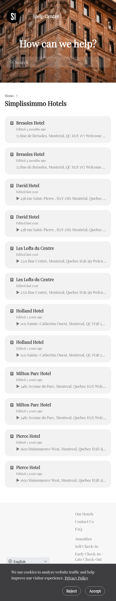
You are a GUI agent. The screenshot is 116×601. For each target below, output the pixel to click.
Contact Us (84, 521)
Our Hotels (84, 513)
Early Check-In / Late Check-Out (89, 556)
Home (9, 95)
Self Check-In (86, 546)
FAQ (78, 529)
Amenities (83, 538)
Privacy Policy (76, 577)
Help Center (46, 16)
